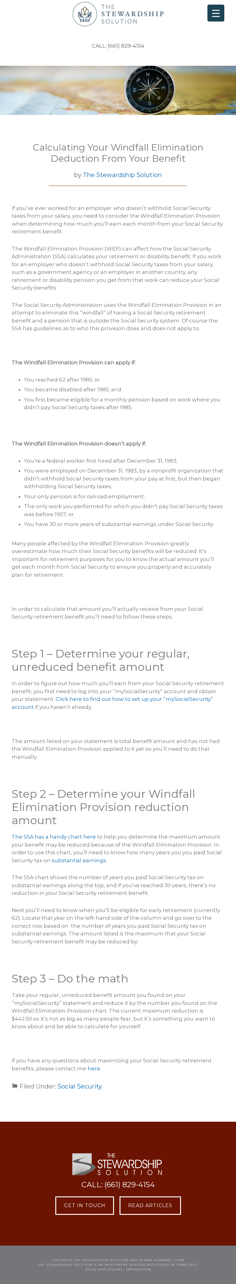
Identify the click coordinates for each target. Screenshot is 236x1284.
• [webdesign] (137, 1269)
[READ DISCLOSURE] (103, 1269)
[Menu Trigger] (215, 13)
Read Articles (150, 1205)
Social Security (79, 1086)
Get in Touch (84, 1205)
